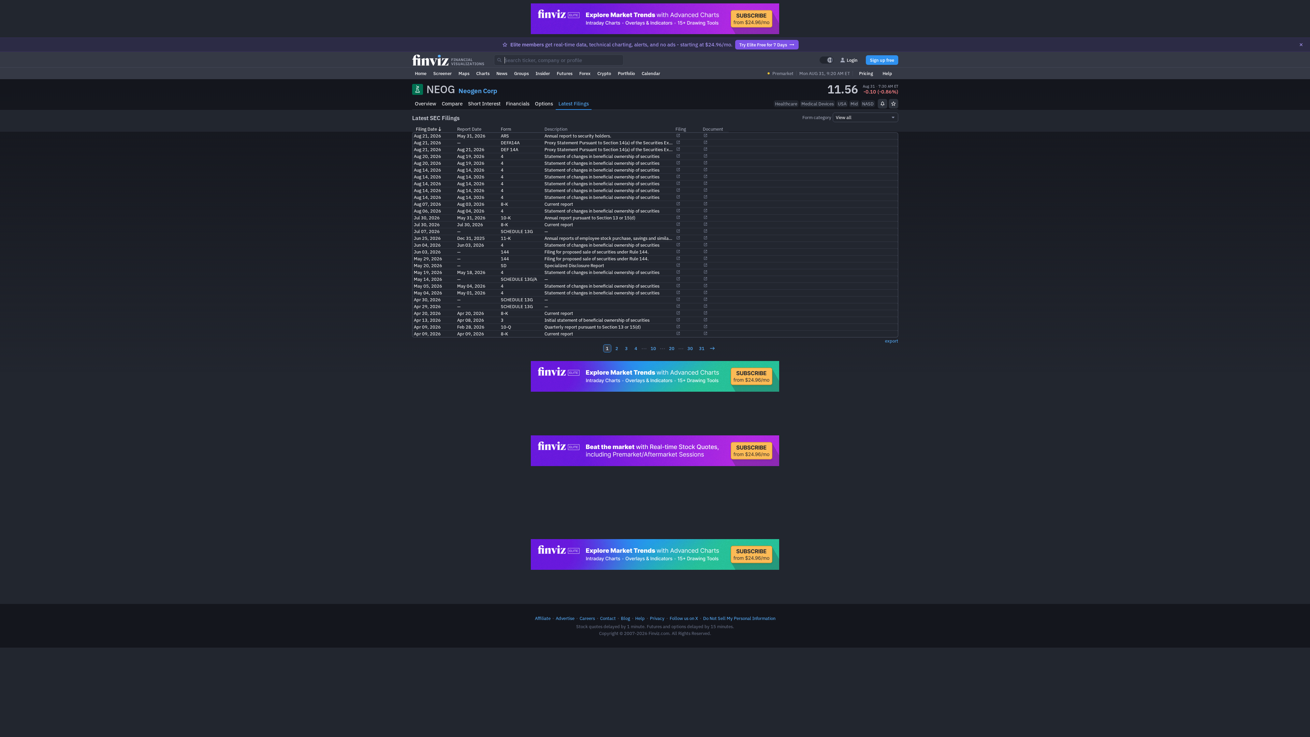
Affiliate (543, 618)
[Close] (1301, 44)
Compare (452, 103)
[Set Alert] (882, 104)
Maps (463, 73)
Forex (585, 73)
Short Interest (484, 103)
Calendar (651, 73)
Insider (543, 73)
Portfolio (626, 73)
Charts (483, 73)
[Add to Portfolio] (893, 104)
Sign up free (882, 60)
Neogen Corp (477, 91)
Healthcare (786, 103)
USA (842, 103)
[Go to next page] (712, 348)
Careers (587, 618)
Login (852, 60)
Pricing (866, 73)
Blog (625, 618)
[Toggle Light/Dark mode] (826, 60)
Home (420, 73)
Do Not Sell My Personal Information (739, 618)
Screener (442, 73)
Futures (564, 73)
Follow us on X (684, 618)
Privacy (657, 618)
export (891, 341)
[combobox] (559, 60)
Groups (521, 73)
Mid (854, 103)
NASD (868, 103)
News (501, 73)
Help (887, 73)
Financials (517, 103)
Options (544, 103)
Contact (608, 618)
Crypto (604, 73)
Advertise (565, 618)
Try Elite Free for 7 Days (763, 44)
